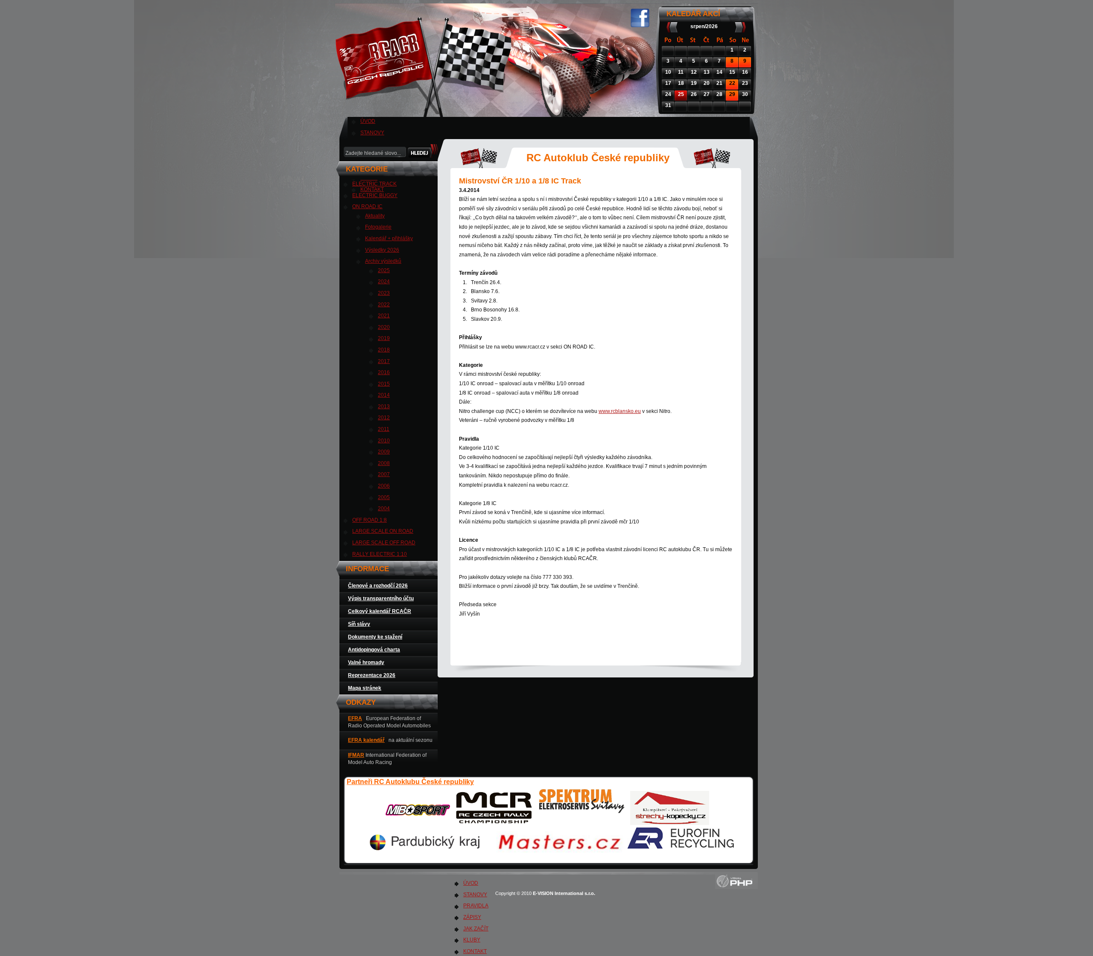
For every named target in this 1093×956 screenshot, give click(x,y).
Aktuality (375, 216)
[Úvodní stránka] (425, 111)
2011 (383, 429)
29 (732, 94)
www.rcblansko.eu (620, 411)
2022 (384, 305)
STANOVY (372, 133)
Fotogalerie (378, 227)
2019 (384, 338)
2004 (384, 508)
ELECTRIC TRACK (374, 184)
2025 (384, 270)
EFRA (355, 718)
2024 (384, 282)
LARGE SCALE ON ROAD (382, 531)
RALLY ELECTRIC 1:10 (379, 554)
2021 (384, 316)
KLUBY (471, 940)
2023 (384, 293)
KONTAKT (475, 951)
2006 (384, 486)
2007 (384, 474)
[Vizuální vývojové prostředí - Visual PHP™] (736, 887)
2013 (384, 407)
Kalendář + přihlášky (389, 238)
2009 (384, 452)
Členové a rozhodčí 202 (376, 586)
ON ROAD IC (367, 206)
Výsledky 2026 (382, 250)
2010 (384, 441)
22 (732, 83)
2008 (384, 463)
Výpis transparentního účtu (381, 598)
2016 (384, 372)
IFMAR (356, 755)
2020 (384, 327)
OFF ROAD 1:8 (369, 520)
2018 (384, 350)
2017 (384, 361)
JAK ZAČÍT (475, 929)
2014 (384, 395)
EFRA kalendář (366, 740)
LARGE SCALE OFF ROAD (383, 543)
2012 (384, 418)
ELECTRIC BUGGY (374, 195)
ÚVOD (367, 121)
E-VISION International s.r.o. (564, 893)
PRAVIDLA (475, 906)
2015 (384, 384)
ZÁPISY (472, 917)
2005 (384, 497)
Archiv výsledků (383, 261)
